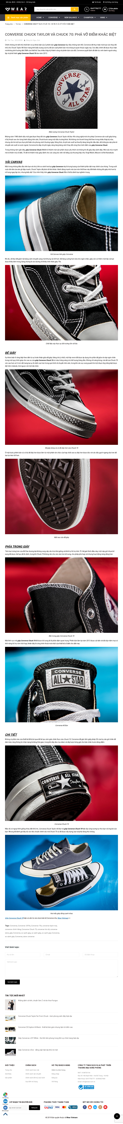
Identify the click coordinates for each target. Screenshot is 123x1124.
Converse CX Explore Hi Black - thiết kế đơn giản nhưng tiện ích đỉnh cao (45, 1027)
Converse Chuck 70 (29, 929)
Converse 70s (36, 926)
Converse (13, 926)
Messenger (5, 1110)
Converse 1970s (24, 926)
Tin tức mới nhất (15, 995)
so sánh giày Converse (13, 936)
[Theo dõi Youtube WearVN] (105, 1107)
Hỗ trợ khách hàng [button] (61, 1065)
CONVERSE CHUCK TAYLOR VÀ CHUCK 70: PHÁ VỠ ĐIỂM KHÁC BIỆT (61, 34)
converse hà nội (43, 929)
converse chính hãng (13, 929)
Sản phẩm (8, 1078)
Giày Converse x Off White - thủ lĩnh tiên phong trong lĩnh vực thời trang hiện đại (48, 1038)
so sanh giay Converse (50, 933)
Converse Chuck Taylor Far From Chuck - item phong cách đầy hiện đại (45, 1016)
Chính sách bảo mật (32, 1070)
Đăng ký (54, 1078)
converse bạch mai (50, 926)
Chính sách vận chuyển (33, 1074)
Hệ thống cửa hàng (111, 2)
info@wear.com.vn (88, 1082)
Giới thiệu (8, 1074)
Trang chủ (8, 1070)
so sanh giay (26, 933)
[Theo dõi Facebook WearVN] (85, 1107)
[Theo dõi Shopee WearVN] (90, 1107)
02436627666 (100, 1079)
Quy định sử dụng (31, 1081)
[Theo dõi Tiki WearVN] (95, 1107)
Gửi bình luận (12, 982)
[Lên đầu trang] (117, 1116)
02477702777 (95, 8)
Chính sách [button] (30, 1065)
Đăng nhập (55, 1074)
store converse (28, 936)
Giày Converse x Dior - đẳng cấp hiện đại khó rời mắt (38, 1050)
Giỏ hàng (55, 1081)
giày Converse (15, 933)
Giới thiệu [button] (9, 1065)
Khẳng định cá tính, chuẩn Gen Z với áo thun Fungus (38, 1000)
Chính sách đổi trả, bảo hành (35, 1078)
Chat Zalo (5, 1104)
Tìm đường (5, 1097)
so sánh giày (36, 933)
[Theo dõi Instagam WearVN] (100, 1107)
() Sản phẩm (113, 10)
